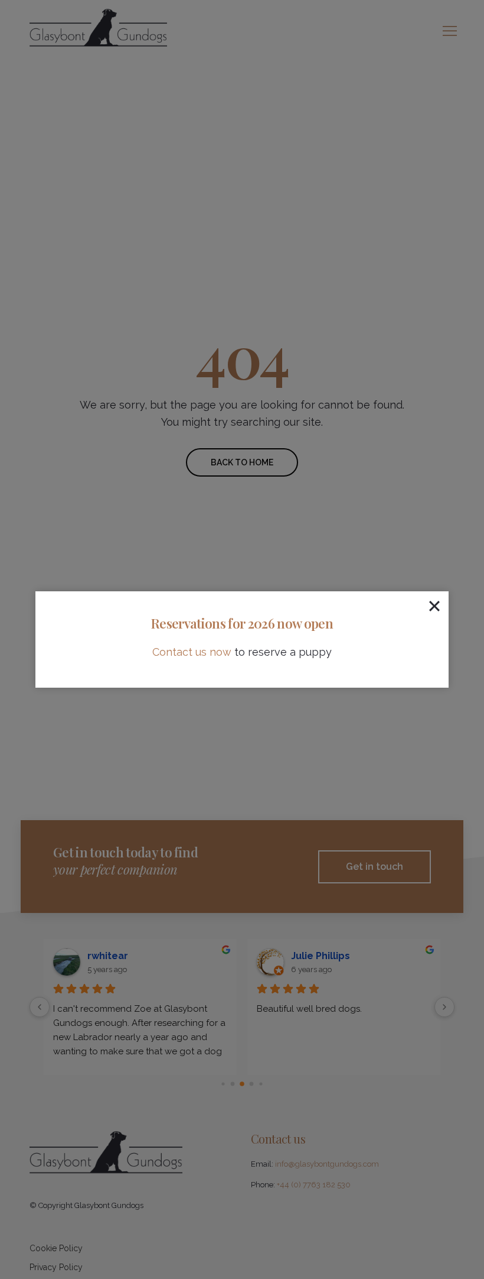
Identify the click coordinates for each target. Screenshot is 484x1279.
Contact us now (191, 652)
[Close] (434, 605)
